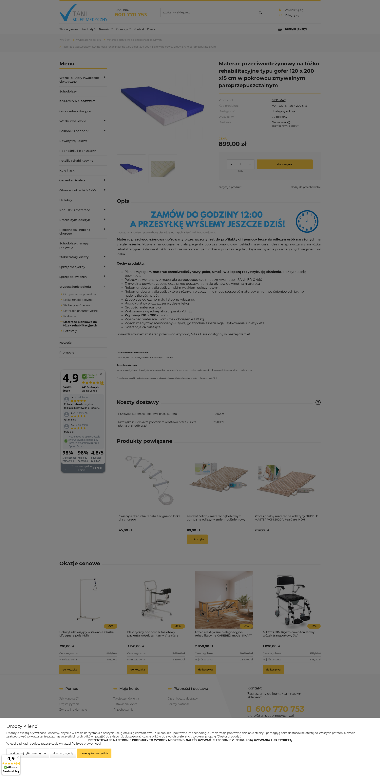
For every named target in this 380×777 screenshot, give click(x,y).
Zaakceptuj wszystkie (94, 753)
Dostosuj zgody (63, 753)
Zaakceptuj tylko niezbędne (28, 753)
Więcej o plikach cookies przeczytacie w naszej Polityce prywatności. (53, 743)
